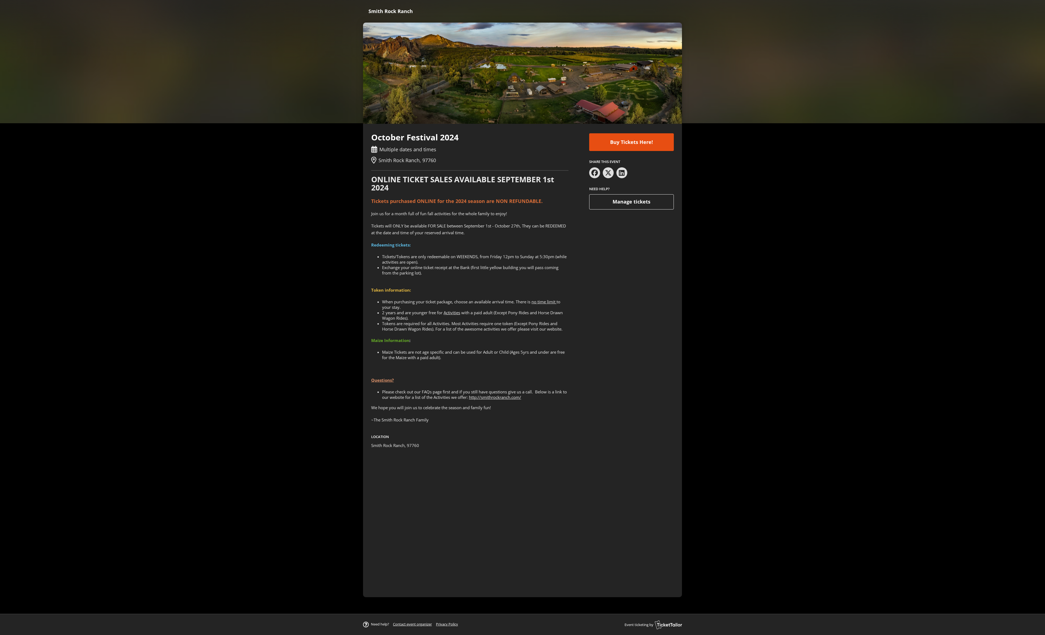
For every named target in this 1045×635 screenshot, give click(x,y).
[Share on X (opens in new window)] (608, 172)
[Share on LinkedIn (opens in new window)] (621, 172)
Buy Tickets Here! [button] (631, 142)
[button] (412, 624)
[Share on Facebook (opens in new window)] (594, 172)
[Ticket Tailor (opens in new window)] (668, 624)
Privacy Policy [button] (447, 624)
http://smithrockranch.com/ (495, 397)
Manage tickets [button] (631, 201)
